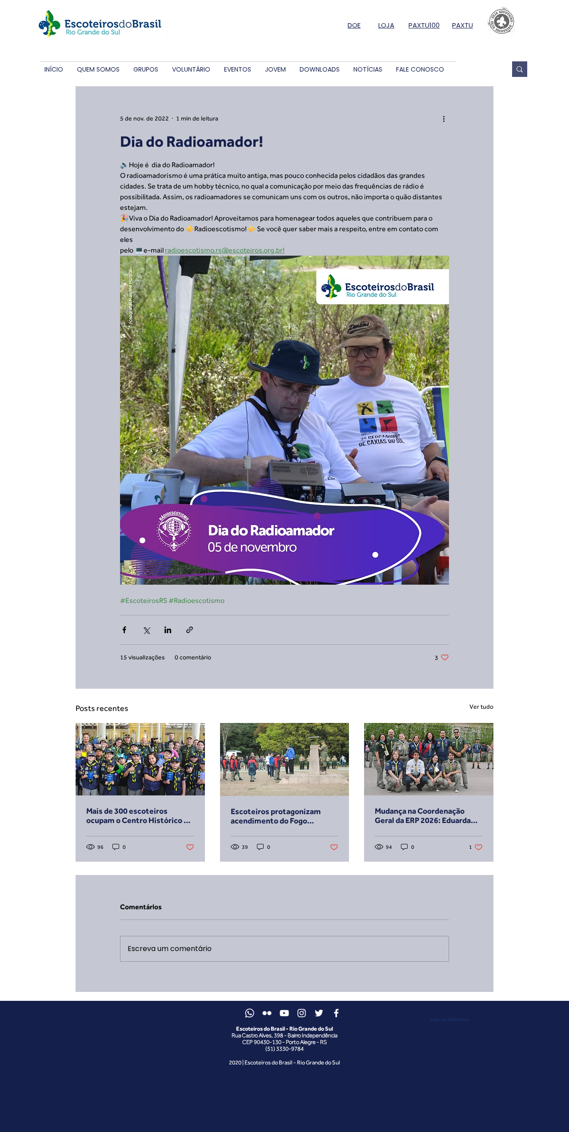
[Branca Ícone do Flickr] (266, 1013)
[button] (98, 69)
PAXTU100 (424, 25)
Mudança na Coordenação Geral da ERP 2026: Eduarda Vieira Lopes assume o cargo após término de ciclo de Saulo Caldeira (428, 815)
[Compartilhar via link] (189, 630)
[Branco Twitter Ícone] (319, 1013)
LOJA (386, 25)
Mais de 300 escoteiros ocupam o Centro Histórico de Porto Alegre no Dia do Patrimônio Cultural (139, 815)
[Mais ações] (443, 118)
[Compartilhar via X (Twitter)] (146, 630)
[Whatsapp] (249, 1013)
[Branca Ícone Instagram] (301, 1013)
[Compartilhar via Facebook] (124, 630)
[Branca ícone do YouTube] (284, 1013)
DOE (354, 25)
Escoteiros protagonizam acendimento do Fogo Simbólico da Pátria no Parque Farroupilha (283, 816)
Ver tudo (481, 706)
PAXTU (462, 25)
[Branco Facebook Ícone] (336, 1013)
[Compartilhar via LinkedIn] (168, 630)
